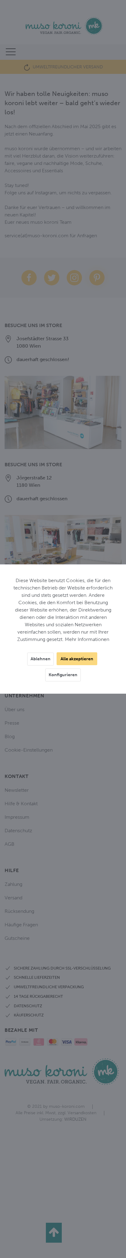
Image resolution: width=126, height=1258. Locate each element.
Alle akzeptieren (77, 658)
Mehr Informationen (87, 639)
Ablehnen (40, 658)
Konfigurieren (63, 674)
